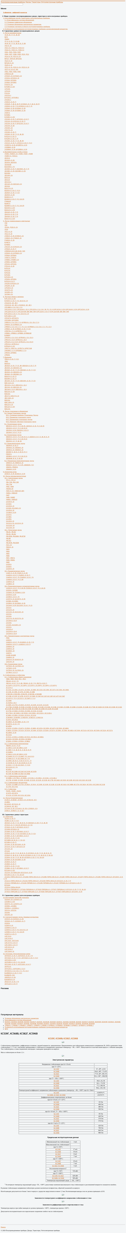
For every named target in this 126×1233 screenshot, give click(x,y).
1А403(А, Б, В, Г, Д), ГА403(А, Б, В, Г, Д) (19, 577)
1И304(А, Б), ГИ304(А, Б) (14, 447)
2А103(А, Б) (10, 506)
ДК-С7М (9, 484)
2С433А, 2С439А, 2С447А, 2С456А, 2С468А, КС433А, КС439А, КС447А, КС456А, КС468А (37, 728)
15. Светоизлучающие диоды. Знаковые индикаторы (20, 917)
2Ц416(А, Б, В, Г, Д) (11, 216)
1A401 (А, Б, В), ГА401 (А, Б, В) (17, 573)
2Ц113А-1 (8, 182)
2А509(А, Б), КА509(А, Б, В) (15, 603)
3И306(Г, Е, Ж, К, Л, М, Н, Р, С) (16, 452)
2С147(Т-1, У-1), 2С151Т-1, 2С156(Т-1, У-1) (20, 698)
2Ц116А (7, 186)
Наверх (3, 1227)
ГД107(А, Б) (9, 84)
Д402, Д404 (10, 486)
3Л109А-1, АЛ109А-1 (12, 908)
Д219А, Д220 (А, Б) (11, 227)
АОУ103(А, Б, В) (10, 960)
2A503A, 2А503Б (12, 590)
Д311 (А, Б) (8, 231)
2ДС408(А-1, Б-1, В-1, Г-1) (13, 307)
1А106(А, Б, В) (11, 512)
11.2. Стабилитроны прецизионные (16, 743)
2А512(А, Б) (10, 610)
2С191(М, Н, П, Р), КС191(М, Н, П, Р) (19, 763)
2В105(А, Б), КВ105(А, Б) (13, 372)
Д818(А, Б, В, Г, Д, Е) (13, 745)
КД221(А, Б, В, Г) (10, 136)
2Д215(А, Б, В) (9, 125)
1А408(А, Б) (10, 584)
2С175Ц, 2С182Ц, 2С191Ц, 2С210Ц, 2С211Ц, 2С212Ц (24, 711)
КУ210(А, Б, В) (10, 870)
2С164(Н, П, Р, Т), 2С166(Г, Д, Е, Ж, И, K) (20, 756)
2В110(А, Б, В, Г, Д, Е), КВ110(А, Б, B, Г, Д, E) (20, 381)
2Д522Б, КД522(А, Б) (12, 283)
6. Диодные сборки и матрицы (13, 296)
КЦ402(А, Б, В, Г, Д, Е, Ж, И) (14, 199)
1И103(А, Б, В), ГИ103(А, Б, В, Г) (17, 430)
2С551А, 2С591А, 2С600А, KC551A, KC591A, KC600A (25, 737)
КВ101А (7, 363)
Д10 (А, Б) (8, 45)
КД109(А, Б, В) (10, 87)
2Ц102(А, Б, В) (10, 160)
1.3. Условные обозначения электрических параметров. (23, 24)
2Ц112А (7, 180)
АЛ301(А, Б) (9, 925)
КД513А (7, 270)
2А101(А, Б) (10, 501)
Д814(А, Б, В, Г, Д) (12, 681)
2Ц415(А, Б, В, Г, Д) (11, 214)
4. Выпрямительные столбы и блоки (15, 152)
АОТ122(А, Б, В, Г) (11, 984)
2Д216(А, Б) (9, 128)
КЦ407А (7, 203)
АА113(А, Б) (10, 527)
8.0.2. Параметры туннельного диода (18, 417)
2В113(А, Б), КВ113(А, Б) (13, 387)
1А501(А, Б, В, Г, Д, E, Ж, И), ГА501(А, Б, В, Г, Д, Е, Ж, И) (25, 588)
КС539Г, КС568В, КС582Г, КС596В (18, 774)
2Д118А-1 (8, 100)
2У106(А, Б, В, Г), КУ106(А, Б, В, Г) (17, 836)
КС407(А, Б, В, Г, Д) (13, 724)
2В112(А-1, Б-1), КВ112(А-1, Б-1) (16, 385)
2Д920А (7, 355)
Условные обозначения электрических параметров (22, 1018)
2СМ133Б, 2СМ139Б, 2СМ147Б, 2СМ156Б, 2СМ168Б (24, 694)
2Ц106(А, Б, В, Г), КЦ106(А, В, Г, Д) (17, 169)
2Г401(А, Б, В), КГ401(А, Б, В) (15, 474)
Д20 (6, 225)
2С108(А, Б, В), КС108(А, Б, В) (16, 748)
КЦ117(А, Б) (9, 188)
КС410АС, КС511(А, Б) (12, 804)
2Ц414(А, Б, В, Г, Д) (11, 212)
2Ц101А (7, 158)
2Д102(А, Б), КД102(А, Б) (13, 76)
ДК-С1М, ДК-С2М (12, 482)
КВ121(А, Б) (9, 404)
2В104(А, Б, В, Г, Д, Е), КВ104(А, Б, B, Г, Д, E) (20, 370)
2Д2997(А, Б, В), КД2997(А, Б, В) (16, 145)
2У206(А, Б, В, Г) (10, 864)
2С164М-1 (9, 752)
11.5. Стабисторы (10, 789)
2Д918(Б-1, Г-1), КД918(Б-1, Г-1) (15, 350)
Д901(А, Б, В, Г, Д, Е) (12, 359)
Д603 (7, 549)
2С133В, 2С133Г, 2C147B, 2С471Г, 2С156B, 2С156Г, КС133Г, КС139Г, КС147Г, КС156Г (35, 696)
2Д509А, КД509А (10, 262)
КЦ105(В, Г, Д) (10, 167)
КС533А (9, 735)
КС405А (9, 769)
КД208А (7, 115)
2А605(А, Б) (10, 649)
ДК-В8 (8, 538)
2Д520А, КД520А (10, 279)
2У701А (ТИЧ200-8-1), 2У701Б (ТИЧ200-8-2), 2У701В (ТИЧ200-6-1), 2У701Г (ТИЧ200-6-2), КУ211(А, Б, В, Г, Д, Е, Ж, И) (45, 889)
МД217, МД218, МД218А (13, 58)
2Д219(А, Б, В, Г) (10, 132)
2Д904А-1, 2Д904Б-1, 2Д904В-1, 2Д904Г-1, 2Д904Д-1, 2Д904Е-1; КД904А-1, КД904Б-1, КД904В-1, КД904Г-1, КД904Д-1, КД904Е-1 (49, 1025)
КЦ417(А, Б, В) (10, 218)
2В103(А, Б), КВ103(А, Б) (13, 368)
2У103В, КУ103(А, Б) (12, 829)
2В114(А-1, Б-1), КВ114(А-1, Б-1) (16, 389)
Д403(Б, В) (9, 489)
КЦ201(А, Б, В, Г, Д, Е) (12, 190)
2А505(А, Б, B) (11, 594)
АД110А (7, 89)
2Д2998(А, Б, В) (10, 147)
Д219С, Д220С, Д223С (13, 791)
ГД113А (7, 93)
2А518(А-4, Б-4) (11, 620)
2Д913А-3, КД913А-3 (12, 344)
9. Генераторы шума (10, 472)
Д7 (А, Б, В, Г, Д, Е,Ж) (12, 41)
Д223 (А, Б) (8, 61)
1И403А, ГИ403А (12, 467)
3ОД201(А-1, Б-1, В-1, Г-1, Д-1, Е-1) (17, 971)
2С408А (7, 802)
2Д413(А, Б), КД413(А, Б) (13, 247)
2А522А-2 (9, 629)
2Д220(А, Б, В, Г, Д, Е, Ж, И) (14, 134)
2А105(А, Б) (10, 510)
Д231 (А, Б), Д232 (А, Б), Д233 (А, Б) (17, 67)
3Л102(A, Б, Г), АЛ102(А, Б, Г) (15, 921)
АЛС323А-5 (9, 949)
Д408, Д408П (10, 497)
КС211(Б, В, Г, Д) (12, 767)
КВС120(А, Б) (9, 402)
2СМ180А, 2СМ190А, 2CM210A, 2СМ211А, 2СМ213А (24, 717)
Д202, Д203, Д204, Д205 (13, 52)
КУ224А (7, 885)
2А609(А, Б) (10, 657)
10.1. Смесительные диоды (14, 478)
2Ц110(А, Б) (9, 175)
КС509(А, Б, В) (11, 732)
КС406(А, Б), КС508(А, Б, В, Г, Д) (17, 722)
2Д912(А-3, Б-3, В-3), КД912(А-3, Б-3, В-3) (19, 342)
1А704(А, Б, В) (11, 668)
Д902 (6, 361)
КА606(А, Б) (10, 651)
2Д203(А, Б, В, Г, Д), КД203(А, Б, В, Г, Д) (18, 106)
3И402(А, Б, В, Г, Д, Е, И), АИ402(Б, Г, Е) (20, 465)
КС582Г (66, 1038)
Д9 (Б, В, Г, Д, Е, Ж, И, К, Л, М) (15, 43)
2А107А (9, 514)
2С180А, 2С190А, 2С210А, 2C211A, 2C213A (21, 715)
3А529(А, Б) (9, 292)
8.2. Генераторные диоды (13, 435)
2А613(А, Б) (10, 661)
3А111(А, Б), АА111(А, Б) (14, 523)
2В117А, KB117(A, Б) (12, 396)
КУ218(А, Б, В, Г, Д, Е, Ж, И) (14, 875)
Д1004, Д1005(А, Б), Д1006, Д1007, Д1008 (19, 154)
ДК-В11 (8, 540)
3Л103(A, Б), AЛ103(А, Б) (13, 899)
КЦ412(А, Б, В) (10, 210)
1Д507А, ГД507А (10, 257)
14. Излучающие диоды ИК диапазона (16, 897)
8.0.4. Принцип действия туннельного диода (21, 421)
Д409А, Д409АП (11, 499)
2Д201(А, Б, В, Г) (10, 102)
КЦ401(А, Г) (9, 197)
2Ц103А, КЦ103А (11, 162)
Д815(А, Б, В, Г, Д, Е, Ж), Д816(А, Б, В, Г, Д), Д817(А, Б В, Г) (26, 683)
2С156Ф (9, 700)
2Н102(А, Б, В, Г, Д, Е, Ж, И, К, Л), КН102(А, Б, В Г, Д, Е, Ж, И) (26, 823)
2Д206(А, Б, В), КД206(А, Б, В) (15, 110)
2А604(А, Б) (10, 646)
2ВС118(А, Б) (9, 398)
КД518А (7, 275)
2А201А (9, 564)
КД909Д (7, 335)
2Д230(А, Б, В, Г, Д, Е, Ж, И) (14, 141)
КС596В (74, 1038)
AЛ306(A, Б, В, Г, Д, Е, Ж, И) (14, 932)
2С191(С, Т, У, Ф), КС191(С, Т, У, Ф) (18, 765)
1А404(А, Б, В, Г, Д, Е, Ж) (14, 579)
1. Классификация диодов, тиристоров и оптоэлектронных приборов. (26, 18)
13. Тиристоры (8, 816)
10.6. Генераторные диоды (13, 664)
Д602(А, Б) (9, 547)
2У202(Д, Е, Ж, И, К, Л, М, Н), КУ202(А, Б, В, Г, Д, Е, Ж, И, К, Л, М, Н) (29, 855)
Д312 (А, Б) (8, 234)
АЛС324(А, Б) (9, 951)
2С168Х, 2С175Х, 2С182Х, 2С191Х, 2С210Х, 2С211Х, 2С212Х (27, 705)
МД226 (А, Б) (9, 63)
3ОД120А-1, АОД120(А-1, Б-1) (15, 969)
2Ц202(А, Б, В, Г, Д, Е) (12, 193)
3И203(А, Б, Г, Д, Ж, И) (14, 441)
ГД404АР (8, 201)
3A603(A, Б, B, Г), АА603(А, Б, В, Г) (18, 644)
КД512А (7, 268)
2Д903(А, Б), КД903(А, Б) (13, 324)
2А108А (9, 517)
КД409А (7, 244)
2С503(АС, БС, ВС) (11, 806)
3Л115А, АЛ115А (10, 910)
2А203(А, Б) (10, 569)
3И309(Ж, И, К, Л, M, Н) (14, 458)
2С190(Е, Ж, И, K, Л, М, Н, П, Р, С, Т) (18, 761)
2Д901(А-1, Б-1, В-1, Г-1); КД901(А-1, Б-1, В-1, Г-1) (22, 322)
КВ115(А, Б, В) (10, 391)
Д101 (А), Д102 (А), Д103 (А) (14, 48)
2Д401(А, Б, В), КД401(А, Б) (14, 236)
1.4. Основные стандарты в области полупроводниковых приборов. (27, 26)
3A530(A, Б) (9, 294)
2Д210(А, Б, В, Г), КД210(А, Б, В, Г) (17, 119)
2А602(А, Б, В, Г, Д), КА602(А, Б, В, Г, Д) (20, 642)
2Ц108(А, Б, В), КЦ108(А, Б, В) (15, 171)
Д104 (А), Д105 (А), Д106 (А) (14, 50)
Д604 (7, 551)
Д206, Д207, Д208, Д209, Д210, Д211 (17, 54)
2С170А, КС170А (12, 787)
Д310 (6, 229)
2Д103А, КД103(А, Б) (12, 78)
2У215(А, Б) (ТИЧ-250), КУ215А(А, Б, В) (18, 872)
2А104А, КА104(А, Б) (13, 508)
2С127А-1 (9, 687)
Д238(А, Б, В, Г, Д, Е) (12, 821)
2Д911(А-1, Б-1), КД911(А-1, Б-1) (16, 340)
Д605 (7, 553)
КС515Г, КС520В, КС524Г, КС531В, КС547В (21, 771)
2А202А (9, 566)
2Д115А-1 (8, 95)
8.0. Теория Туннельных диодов (15, 413)
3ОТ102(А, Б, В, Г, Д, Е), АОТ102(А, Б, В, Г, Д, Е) (21, 958)
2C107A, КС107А (12, 793)
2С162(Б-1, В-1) (11, 703)
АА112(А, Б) (10, 525)
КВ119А (7, 400)
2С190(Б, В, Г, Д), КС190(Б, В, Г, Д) (18, 758)
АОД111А (8, 966)
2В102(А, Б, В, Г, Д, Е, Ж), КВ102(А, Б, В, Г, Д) (20, 365)
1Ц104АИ (8, 164)
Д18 (6, 223)
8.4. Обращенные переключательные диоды (19, 461)
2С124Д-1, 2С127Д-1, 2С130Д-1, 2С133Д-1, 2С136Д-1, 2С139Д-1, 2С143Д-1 (31, 685)
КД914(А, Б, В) (10, 346)
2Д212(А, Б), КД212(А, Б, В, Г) (15, 121)
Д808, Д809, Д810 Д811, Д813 (16, 679)
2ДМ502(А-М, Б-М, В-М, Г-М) (15, 251)
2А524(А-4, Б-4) (11, 633)
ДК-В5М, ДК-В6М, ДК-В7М (15, 536)
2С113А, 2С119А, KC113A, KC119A (18, 795)
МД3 (6, 37)
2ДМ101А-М (9, 74)
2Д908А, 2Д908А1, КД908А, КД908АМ (18, 333)
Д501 (7, 638)
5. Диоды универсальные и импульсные (16, 221)
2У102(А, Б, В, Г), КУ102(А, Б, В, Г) (17, 827)
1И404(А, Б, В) (11, 469)
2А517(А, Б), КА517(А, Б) (14, 618)
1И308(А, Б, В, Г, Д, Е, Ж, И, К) (16, 456)
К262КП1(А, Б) (10, 979)
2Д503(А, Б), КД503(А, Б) (13, 253)
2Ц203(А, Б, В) (10, 195)
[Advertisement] (10, 1001)
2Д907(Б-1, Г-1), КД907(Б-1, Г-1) (15, 331)
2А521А (9, 627)
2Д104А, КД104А (10, 80)
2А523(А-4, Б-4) (11, 631)
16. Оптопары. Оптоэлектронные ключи (16, 954)
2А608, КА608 (11, 655)
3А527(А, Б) (9, 290)
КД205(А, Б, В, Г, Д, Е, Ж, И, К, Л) (16, 301)
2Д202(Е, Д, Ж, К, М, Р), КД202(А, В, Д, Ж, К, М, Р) (22, 104)
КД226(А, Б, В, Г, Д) (11, 138)
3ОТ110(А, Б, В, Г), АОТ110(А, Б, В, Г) (18, 964)
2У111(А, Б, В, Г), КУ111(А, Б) (15, 846)
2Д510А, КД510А (10, 264)
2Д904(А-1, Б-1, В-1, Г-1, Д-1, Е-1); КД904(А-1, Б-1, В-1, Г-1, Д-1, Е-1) (28, 327)
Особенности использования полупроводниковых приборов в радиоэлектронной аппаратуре (36, 1027)
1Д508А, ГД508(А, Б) (12, 260)
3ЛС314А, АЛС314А (12, 940)
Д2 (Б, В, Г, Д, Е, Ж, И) (12, 35)
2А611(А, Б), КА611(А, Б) (14, 659)
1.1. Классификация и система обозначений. (19, 20)
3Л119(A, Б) (9, 914)
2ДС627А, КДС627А (12, 318)
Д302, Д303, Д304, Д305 (13, 71)
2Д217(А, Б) (9, 130)
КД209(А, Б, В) (10, 117)
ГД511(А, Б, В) (9, 266)
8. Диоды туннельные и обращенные (15, 411)
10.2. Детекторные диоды (13, 530)
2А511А (8, 607)
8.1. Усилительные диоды (13, 424)
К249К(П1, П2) (10, 975)
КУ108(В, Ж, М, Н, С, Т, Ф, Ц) (15, 840)
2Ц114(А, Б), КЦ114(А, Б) (13, 184)
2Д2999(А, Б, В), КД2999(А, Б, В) (16, 149)
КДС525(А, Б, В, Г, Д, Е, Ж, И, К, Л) (17, 314)
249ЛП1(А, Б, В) (10, 977)
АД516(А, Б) (9, 288)
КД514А (7, 273)
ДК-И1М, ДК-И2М (12, 543)
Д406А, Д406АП (11, 493)
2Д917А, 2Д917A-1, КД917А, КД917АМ (18, 348)
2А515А (9, 614)
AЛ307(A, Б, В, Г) (11, 934)
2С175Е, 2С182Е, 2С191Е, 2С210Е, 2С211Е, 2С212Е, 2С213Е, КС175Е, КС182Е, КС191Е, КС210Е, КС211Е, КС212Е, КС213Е (48, 780)
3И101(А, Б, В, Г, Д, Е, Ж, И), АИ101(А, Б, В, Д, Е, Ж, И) (25, 426)
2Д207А (7, 113)
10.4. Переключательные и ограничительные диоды (22, 586)
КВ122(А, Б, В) (10, 407)
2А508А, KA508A (12, 601)
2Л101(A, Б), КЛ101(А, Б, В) (14, 919)
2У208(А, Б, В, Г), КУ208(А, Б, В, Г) (17, 868)
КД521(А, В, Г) (10, 281)
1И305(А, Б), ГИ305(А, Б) (14, 450)
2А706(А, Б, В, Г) (12, 672)
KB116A (7, 394)
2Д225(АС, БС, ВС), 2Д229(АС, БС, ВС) (18, 305)
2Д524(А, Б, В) (9, 285)
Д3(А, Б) (9, 545)
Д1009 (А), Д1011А (11, 156)
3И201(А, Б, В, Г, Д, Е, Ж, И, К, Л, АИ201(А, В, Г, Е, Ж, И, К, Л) (27, 437)
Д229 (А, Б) (8, 65)
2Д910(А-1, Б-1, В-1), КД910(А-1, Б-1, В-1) (19, 337)
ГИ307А (9, 454)
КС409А (9, 726)
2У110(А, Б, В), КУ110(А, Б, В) (15, 844)
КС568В (59, 1038)
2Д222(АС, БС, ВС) (11, 303)
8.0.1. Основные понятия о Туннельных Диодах (22, 415)
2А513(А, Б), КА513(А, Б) (14, 612)
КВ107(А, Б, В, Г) (10, 376)
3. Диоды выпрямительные (12, 33)
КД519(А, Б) (9, 277)
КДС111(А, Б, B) (10, 298)
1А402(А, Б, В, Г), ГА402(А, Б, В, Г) (18, 575)
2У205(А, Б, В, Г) (10, 862)
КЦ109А (7, 173)
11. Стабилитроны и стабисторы (14, 675)
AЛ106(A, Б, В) (10, 901)
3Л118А (7, 912)
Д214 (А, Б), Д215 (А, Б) (13, 56)
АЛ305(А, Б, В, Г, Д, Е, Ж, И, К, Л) (16, 930)
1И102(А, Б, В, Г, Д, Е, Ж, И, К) (16, 428)
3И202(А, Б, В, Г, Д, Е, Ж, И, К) (16, 439)
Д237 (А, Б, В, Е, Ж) (11, 69)
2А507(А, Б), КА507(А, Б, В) (15, 599)
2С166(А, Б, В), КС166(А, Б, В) (16, 754)
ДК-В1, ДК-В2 (11, 532)
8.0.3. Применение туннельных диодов (19, 419)
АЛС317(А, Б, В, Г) (11, 943)
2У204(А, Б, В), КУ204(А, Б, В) (15, 859)
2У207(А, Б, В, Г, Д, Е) (12, 866)
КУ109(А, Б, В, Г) (10, 842)
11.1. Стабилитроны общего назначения (18, 677)
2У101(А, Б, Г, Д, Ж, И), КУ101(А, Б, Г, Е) (18, 825)
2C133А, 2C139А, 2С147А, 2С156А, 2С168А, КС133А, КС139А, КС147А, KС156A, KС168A (37, 690)
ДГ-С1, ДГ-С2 (10, 480)
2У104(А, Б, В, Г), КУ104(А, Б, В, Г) (17, 831)
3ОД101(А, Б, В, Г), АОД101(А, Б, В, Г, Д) (19, 956)
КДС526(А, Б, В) (10, 316)
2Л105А (7, 923)
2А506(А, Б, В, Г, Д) (12, 597)
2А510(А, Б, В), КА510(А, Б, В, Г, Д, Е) (19, 605)
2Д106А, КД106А (10, 82)
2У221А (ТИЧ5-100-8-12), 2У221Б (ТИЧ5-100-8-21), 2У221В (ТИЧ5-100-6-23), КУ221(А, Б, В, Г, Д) (38, 881)
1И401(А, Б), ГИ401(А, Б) (14, 463)
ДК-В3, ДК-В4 (11, 534)
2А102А (9, 504)
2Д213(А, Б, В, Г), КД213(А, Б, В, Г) (17, 123)
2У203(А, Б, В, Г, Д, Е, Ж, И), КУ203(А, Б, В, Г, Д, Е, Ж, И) (24, 857)
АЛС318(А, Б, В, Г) (11, 945)
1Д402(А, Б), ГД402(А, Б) (13, 238)
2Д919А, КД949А (10, 353)
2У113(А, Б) (9, 849)
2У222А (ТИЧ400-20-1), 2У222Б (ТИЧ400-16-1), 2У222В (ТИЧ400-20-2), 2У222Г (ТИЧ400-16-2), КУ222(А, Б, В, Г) (43, 883)
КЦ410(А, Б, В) (10, 208)
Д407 (7, 495)
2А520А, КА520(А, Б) (13, 625)
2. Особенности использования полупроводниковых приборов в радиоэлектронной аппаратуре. (35, 29)
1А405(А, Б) (10, 581)
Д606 (7, 556)
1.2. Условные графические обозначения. (18, 22)
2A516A (9, 616)
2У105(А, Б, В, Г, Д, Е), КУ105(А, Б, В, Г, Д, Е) (20, 833)
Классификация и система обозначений (18, 1020)
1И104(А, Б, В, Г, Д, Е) (13, 432)
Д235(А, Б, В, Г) (10, 818)
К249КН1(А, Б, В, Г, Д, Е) (13, 973)
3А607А (9, 653)
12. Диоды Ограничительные (13, 798)
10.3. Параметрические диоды (15, 571)
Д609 (7, 562)
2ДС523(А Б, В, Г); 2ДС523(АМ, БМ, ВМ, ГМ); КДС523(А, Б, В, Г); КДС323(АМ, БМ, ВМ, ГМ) (37, 311)
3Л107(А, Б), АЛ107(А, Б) (13, 904)
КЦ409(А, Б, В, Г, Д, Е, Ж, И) (14, 205)
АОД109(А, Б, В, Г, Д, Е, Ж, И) (15, 962)
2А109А (9, 519)
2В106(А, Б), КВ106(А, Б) (13, 374)
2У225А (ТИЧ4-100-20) (12, 887)
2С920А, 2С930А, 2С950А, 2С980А (18, 741)
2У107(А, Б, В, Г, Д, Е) (12, 838)
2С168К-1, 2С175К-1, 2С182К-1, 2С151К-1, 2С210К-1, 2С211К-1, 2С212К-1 (31, 778)
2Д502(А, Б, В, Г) (10, 249)
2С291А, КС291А (12, 719)
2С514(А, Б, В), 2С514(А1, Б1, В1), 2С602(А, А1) (21, 808)
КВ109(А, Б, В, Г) (10, 378)
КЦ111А (7, 177)
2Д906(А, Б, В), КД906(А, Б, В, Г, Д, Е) (18, 329)
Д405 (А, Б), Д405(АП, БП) (15, 491)
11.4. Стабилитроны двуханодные (16, 782)
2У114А (7, 851)
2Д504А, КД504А (10, 255)
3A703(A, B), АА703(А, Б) (15, 666)
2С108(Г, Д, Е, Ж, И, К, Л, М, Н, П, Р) (18, 750)
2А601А (9, 640)
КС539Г (51, 1038)
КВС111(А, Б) (9, 383)
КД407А (7, 242)
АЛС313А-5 (9, 938)
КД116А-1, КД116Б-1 (12, 97)
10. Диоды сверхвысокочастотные (14, 476)
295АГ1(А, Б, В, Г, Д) (12, 981)
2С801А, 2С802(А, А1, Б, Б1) (14, 810)
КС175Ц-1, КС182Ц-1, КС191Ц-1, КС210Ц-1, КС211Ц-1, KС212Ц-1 (29, 713)
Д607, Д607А (10, 558)
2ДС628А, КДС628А (12, 320)
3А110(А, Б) (10, 521)
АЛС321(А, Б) (9, 947)
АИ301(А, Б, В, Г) (12, 445)
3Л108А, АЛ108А (11, 906)
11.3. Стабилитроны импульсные (16, 776)
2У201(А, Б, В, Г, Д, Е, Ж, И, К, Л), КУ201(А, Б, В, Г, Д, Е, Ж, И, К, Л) (28, 853)
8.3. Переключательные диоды (15, 443)
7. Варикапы (7, 357)
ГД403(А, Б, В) (9, 240)
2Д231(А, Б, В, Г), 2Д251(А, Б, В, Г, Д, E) (18, 143)
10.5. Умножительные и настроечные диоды (19, 636)
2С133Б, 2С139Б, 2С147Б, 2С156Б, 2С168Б (20, 692)
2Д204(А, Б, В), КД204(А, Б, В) (15, 108)
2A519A (9, 623)
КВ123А (7, 409)
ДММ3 (7, 39)
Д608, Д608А (10, 560)
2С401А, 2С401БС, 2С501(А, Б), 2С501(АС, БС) (21, 800)
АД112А (7, 91)
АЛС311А (8, 936)
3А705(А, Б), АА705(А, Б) (15, 670)
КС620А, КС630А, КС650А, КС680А (18, 739)
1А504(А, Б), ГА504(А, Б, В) (15, 592)
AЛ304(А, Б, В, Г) (11, 927)
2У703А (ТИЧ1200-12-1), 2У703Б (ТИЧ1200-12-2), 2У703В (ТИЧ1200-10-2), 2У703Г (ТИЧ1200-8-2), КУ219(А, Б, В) (43, 891)
